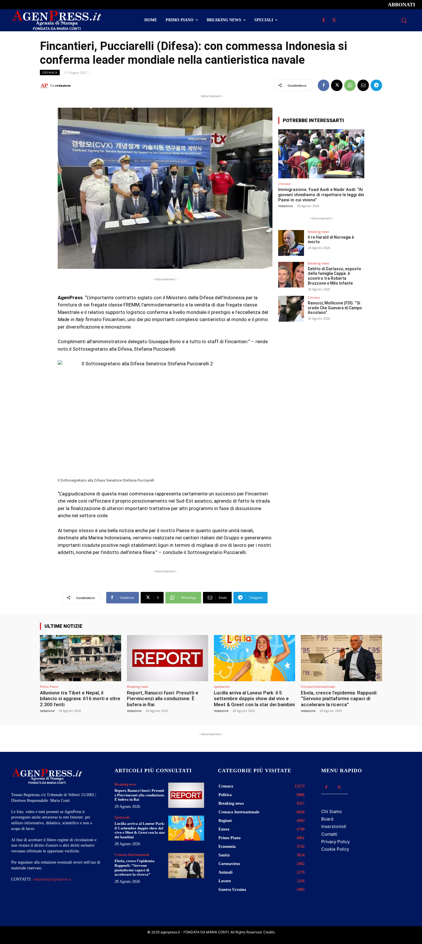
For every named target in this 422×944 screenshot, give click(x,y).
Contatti (329, 834)
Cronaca (49, 72)
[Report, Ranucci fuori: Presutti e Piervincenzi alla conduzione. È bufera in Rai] (167, 658)
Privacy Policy (335, 841)
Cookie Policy (335, 849)
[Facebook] (323, 20)
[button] (404, 20)
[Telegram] (376, 85)
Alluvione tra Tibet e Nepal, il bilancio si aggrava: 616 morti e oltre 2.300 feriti (80, 698)
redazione (63, 85)
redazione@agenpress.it (52, 879)
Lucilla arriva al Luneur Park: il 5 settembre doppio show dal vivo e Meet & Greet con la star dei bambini (254, 698)
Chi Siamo (331, 811)
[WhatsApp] (350, 85)
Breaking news (318, 231)
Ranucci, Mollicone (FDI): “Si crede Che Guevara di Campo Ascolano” (335, 308)
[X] (334, 20)
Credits (269, 932)
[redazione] (45, 85)
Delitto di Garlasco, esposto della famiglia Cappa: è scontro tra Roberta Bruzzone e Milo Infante (334, 276)
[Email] (363, 85)
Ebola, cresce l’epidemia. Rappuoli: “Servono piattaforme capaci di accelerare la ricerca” (339, 698)
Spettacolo (222, 686)
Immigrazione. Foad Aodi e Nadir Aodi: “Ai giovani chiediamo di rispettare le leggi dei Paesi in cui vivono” (321, 194)
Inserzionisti (333, 826)
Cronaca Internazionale (318, 686)
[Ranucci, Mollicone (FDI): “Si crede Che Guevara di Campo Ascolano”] (291, 309)
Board (327, 819)
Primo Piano (49, 686)
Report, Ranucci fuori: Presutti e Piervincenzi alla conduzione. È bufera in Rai (162, 698)
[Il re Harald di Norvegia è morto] (291, 243)
